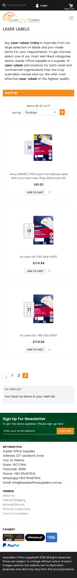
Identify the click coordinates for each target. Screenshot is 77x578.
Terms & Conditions (15, 513)
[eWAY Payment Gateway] (13, 537)
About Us (8, 495)
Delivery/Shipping (14, 500)
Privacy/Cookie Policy (17, 509)
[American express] (51, 537)
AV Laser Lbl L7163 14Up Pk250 (38, 257)
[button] (49, 192)
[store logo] (21, 17)
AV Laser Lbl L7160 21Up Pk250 (38, 335)
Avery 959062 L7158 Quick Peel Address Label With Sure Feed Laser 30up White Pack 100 (39, 176)
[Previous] (6, 377)
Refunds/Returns (14, 504)
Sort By (16, 113)
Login (43, 5)
